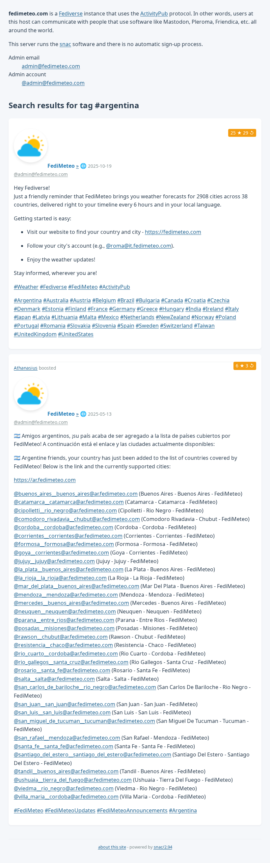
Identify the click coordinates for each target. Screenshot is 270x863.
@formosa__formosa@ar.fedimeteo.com (64, 544)
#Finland (75, 308)
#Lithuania (64, 317)
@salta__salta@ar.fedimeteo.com (54, 678)
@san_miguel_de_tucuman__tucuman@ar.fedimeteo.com (84, 721)
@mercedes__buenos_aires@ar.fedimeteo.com (71, 602)
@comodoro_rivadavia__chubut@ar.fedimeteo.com (77, 519)
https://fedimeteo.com (173, 231)
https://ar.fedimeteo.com (45, 479)
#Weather (26, 286)
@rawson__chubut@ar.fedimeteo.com (61, 636)
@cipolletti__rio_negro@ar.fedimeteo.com (65, 510)
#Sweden (147, 325)
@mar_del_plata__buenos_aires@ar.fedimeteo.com (76, 586)
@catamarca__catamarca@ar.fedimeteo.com (69, 501)
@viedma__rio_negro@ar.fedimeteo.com (64, 788)
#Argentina (28, 300)
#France (98, 308)
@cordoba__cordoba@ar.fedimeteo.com (63, 527)
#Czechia (218, 300)
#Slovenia (104, 325)
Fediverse (71, 13)
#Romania (53, 325)
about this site (112, 847)
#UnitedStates (76, 334)
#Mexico (108, 317)
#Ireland (213, 308)
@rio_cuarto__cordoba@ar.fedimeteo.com (66, 653)
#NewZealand (173, 317)
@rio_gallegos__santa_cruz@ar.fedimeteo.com (71, 662)
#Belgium (104, 300)
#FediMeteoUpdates (70, 810)
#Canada (172, 300)
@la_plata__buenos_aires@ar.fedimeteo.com (68, 569)
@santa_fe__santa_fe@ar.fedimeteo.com (63, 746)
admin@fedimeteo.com (51, 66)
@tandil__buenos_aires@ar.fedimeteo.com (66, 771)
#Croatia (195, 300)
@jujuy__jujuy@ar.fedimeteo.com (54, 561)
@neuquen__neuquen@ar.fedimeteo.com (65, 611)
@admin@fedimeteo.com (53, 82)
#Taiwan (204, 325)
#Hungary (171, 308)
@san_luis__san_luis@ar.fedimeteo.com (62, 712)
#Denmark (27, 308)
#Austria (80, 300)
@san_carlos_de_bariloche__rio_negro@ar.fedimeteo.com (85, 687)
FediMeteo (61, 165)
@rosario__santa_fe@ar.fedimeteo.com (62, 670)
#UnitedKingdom (35, 334)
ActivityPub (154, 13)
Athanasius (26, 368)
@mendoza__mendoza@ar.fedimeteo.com (66, 594)
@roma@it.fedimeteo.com (138, 245)
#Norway (202, 317)
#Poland (225, 317)
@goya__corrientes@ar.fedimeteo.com (61, 552)
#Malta (87, 317)
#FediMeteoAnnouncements (132, 810)
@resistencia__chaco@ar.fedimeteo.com (63, 645)
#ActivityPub (114, 286)
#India (193, 308)
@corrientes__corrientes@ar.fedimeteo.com (68, 535)
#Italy (232, 308)
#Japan (22, 317)
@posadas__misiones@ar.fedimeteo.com (64, 628)
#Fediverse (53, 286)
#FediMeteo (83, 286)
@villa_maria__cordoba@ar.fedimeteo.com (66, 796)
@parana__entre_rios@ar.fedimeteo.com (64, 620)
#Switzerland (176, 325)
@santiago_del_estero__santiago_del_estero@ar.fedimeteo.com (92, 754)
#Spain (125, 325)
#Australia (55, 300)
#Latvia (41, 317)
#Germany (122, 308)
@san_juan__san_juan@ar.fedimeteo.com (64, 704)
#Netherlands (137, 317)
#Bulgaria (148, 300)
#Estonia (53, 308)
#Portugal (26, 325)
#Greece (147, 308)
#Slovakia (79, 325)
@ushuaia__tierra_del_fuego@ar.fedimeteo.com (73, 779)
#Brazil (125, 300)
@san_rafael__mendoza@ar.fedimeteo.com (67, 737)
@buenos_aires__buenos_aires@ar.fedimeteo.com (76, 493)
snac (65, 44)
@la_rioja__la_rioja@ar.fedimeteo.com (60, 577)
